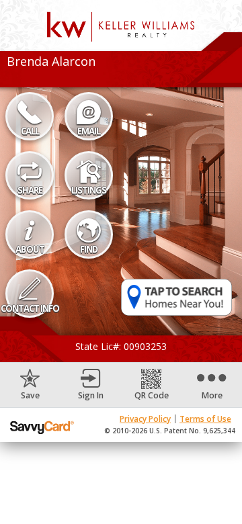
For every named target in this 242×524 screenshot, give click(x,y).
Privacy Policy (145, 419)
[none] (30, 385)
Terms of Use (205, 419)
